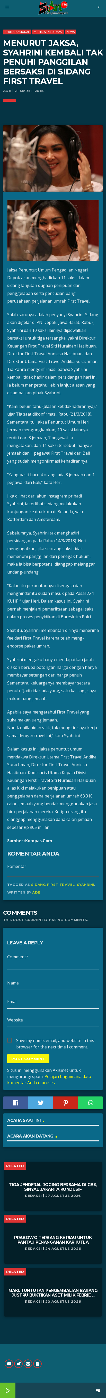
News (71, 32)
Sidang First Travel (53, 885)
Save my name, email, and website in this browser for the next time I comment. (55, 1041)
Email (12, 1001)
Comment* (17, 957)
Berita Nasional (17, 32)
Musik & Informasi (48, 32)
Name (13, 983)
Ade (36, 892)
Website (15, 1020)
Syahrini (85, 885)
